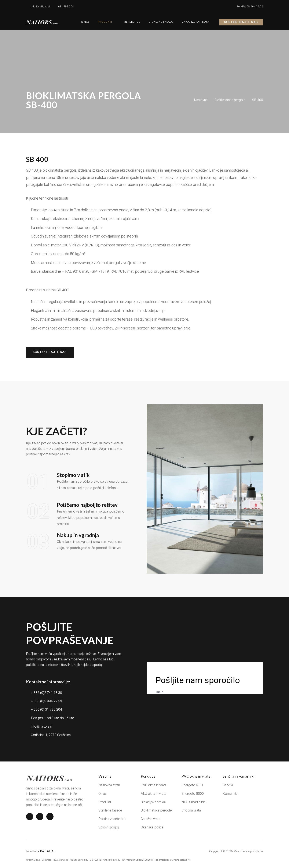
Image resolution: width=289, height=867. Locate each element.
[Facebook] (29, 816)
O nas (85, 21)
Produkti (105, 21)
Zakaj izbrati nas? (195, 21)
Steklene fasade (161, 21)
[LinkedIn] (50, 816)
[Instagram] (39, 816)
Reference (132, 21)
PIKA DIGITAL (46, 851)
